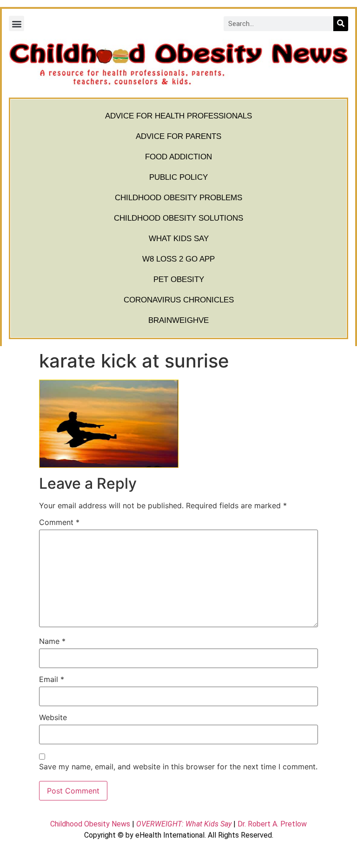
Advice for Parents (178, 136)
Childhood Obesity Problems (178, 197)
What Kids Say (179, 238)
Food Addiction (178, 156)
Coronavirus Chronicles (179, 299)
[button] (16, 23)
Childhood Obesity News (90, 824)
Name (52, 641)
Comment (59, 522)
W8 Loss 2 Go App (178, 259)
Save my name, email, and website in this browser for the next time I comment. (178, 766)
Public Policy (178, 177)
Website (53, 717)
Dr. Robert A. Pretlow (272, 824)
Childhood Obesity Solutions (178, 218)
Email (51, 679)
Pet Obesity (178, 279)
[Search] (340, 23)
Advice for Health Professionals (178, 115)
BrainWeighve (178, 320)
